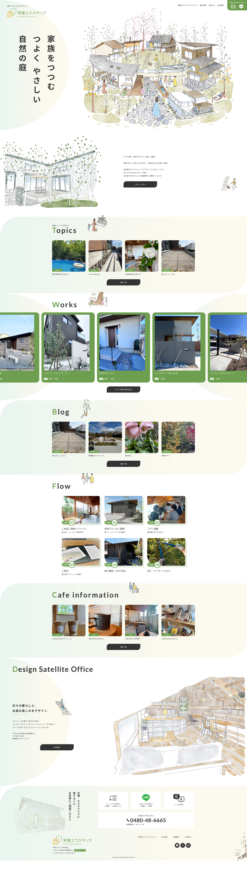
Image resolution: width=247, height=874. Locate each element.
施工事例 (203, 5)
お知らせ (212, 5)
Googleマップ (80, 850)
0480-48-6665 (19, 736)
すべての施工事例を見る (123, 389)
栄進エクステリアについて (187, 5)
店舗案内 (176, 837)
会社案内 (220, 5)
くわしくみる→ (140, 184)
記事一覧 (123, 282)
